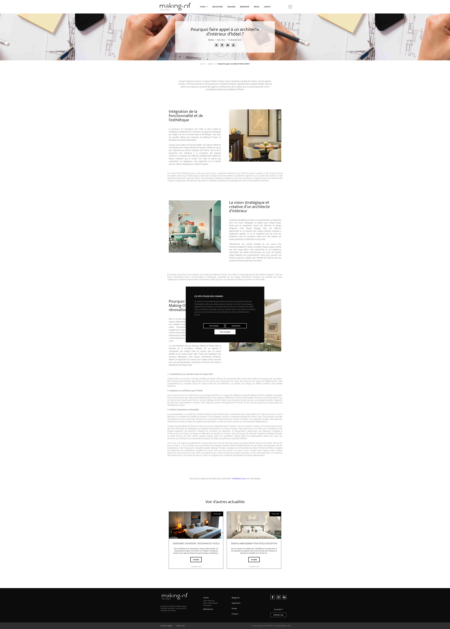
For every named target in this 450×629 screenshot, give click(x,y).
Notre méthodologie (210, 603)
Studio (202, 7)
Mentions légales (166, 625)
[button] (216, 45)
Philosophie (207, 605)
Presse (256, 7)
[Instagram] (278, 597)
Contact (267, 7)
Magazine (231, 7)
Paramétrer (236, 326)
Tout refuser (214, 326)
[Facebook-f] (272, 597)
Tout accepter (225, 332)
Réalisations (217, 7)
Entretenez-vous (238, 478)
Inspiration (244, 7)
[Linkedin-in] (284, 597)
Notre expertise (209, 601)
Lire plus (196, 560)
